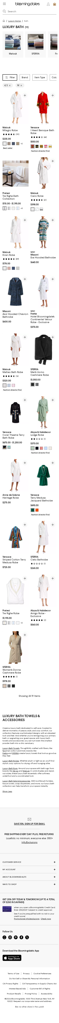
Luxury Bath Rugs (10, 768)
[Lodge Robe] (44, 412)
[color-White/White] (32, 209)
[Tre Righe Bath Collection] (16, 173)
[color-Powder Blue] (45, 448)
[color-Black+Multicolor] (4, 447)
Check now (46, 919)
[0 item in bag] (54, 4)
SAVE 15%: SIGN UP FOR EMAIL (29, 824)
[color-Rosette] (41, 448)
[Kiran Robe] (16, 232)
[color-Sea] (13, 268)
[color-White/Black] (41, 209)
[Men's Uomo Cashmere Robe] (44, 349)
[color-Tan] (4, 686)
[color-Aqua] (32, 448)
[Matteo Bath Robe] (16, 349)
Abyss (15, 771)
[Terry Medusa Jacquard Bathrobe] (44, 475)
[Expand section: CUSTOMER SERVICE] (29, 862)
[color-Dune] (17, 143)
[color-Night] (13, 143)
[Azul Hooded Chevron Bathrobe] (16, 291)
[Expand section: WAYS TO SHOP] (29, 884)
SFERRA (15, 753)
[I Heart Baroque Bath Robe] (44, 108)
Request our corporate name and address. (33, 1001)
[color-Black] (37, 146)
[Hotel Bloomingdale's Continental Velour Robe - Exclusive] (44, 291)
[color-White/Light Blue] (17, 208)
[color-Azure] (9, 385)
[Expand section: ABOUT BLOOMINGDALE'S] (29, 877)
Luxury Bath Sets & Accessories (16, 781)
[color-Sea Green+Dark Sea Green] (9, 447)
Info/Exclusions (29, 842)
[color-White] (4, 143)
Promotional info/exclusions (26, 919)
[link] (16, 137)
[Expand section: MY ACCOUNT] (29, 869)
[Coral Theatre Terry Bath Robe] (16, 412)
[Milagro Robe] (16, 108)
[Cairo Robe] (44, 173)
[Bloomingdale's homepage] (4, 21)
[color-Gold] (41, 146)
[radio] (5, 144)
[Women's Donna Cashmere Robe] (16, 647)
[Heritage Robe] (16, 475)
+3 (22, 208)
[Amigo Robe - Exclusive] (44, 591)
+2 (22, 143)
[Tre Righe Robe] (16, 591)
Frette (5, 753)
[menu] (4, 4)
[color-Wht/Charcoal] (9, 208)
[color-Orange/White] (37, 510)
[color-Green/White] (32, 510)
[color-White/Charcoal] (4, 208)
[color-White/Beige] (13, 208)
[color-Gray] (37, 384)
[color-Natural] (4, 385)
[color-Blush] (9, 268)
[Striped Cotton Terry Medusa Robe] (16, 537)
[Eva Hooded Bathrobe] (44, 232)
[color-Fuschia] (45, 146)
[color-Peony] (13, 385)
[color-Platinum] (9, 143)
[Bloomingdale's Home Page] (27, 4)
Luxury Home (14, 21)
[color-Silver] (17, 268)
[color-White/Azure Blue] (37, 209)
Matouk (26, 771)
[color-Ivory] (50, 448)
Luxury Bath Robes (11, 761)
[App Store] (12, 958)
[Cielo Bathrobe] (44, 537)
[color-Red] (32, 146)
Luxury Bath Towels (11, 748)
